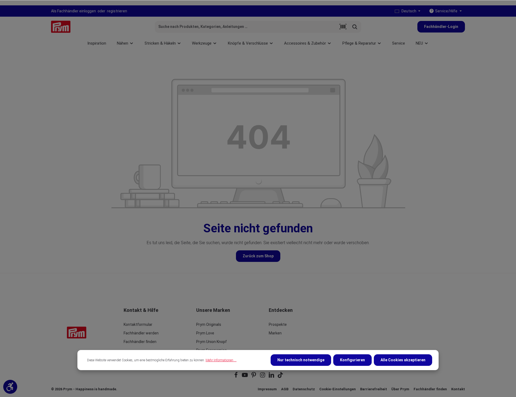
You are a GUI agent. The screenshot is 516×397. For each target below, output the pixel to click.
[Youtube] (245, 377)
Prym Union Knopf (211, 342)
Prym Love (205, 333)
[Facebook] (236, 377)
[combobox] (246, 27)
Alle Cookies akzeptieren (403, 360)
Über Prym (400, 389)
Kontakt (458, 389)
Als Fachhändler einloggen (73, 11)
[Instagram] (263, 377)
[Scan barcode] (343, 27)
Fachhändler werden (141, 333)
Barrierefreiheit (373, 389)
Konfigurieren (352, 360)
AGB (284, 389)
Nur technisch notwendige (300, 360)
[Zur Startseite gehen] (60, 27)
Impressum (267, 389)
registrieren (117, 11)
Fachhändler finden (140, 342)
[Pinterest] (254, 377)
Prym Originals (208, 324)
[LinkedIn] (271, 377)
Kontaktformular (138, 324)
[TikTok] (280, 377)
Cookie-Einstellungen (337, 389)
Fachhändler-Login (441, 26)
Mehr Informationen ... (221, 360)
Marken (275, 333)
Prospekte (278, 324)
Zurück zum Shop (258, 256)
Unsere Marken (213, 310)
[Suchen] (355, 27)
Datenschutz (304, 389)
